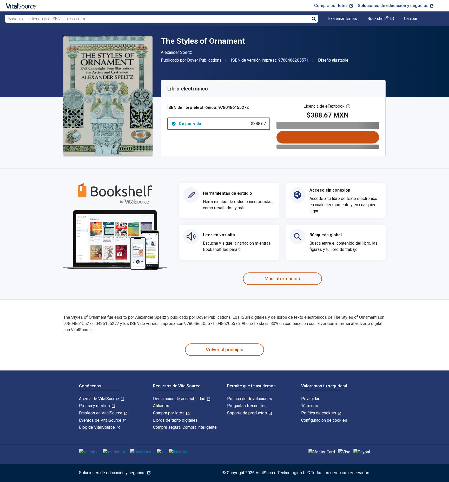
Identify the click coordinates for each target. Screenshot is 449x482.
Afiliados (161, 405)
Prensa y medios (95, 405)
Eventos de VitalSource (100, 420)
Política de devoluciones (249, 398)
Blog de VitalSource (97, 427)
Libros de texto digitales (175, 420)
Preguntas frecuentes (247, 405)
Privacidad (310, 398)
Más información (282, 278)
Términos (309, 405)
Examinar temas (342, 19)
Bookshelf (378, 19)
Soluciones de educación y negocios (394, 5)
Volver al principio (224, 349)
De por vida (222, 123)
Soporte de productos (247, 413)
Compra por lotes (331, 5)
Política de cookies (319, 413)
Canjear (410, 19)
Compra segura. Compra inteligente (185, 427)
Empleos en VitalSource (101, 413)
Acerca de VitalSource (99, 398)
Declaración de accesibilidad (179, 398)
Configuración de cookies (324, 420)
